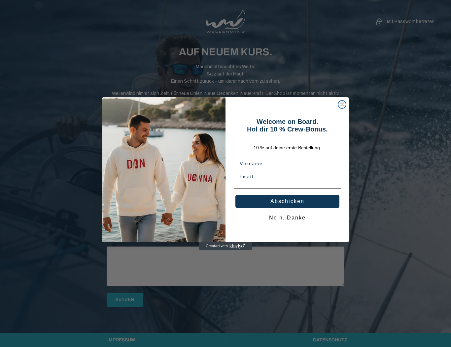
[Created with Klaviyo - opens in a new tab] (225, 246)
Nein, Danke (287, 217)
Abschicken (287, 201)
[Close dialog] (342, 104)
